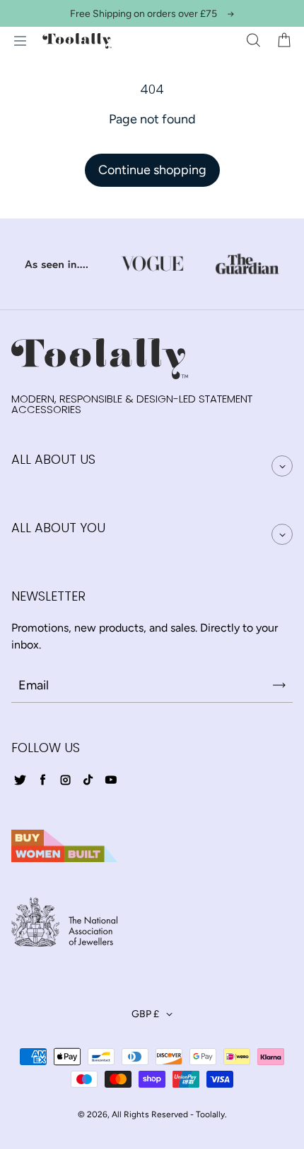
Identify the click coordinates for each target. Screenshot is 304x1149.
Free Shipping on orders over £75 (143, 14)
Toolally (210, 1114)
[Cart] (284, 40)
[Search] (253, 40)
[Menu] (19, 40)
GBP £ (145, 1014)
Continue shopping (152, 170)
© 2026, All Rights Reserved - (136, 1114)
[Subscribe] (279, 685)
